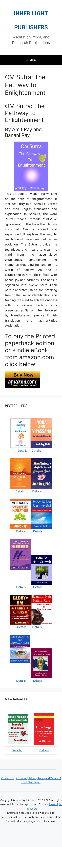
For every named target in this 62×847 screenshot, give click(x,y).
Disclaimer (34, 782)
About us (21, 778)
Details (23, 450)
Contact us (7, 778)
